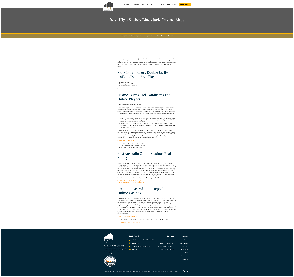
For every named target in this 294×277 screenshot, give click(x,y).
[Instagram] (188, 271)
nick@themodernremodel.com (140, 246)
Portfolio (136, 4)
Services (126, 4)
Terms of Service (169, 271)
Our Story (185, 246)
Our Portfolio (184, 249)
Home (186, 240)
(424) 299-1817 (171, 4)
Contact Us (184, 256)
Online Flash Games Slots (125, 140)
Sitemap (176, 271)
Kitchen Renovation (168, 240)
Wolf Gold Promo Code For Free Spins (129, 181)
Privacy (162, 271)
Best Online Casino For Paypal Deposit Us (130, 182)
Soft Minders (156, 271)
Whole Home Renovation (166, 246)
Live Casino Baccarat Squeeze (130, 222)
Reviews (185, 259)
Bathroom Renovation (167, 243)
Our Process (184, 243)
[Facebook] (184, 271)
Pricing (153, 4)
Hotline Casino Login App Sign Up (128, 216)
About (144, 4)
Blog (162, 4)
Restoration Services (167, 249)
